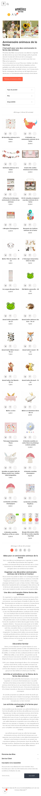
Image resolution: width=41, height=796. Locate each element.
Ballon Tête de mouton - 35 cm (10, 260)
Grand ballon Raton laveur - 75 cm (11, 351)
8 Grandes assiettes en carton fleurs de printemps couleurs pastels (30, 443)
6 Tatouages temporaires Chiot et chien (30, 260)
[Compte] (13, 15)
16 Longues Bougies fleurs (10, 289)
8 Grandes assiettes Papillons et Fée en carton (10, 533)
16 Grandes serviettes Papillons (30, 503)
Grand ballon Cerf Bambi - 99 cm (10, 381)
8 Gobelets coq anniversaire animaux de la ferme (30, 139)
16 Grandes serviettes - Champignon (10, 502)
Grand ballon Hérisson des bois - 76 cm (30, 320)
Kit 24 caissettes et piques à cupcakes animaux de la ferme (30, 200)
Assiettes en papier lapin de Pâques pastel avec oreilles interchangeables (11, 473)
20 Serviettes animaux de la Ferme (11, 138)
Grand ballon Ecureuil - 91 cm (30, 381)
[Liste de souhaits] (10, 134)
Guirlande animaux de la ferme (11, 168)
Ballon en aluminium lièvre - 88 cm (30, 411)
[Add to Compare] (15, 134)
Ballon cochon (10, 410)
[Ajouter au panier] (5, 134)
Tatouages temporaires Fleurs (10, 442)
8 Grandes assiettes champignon (30, 472)
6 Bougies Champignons (11, 228)
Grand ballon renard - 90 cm (30, 351)
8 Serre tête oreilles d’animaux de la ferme (30, 168)
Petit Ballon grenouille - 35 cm (30, 290)
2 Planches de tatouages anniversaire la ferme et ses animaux (11, 200)
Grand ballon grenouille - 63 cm (11, 320)
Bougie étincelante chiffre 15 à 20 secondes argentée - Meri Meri (30, 534)
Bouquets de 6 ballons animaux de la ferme (30, 229)
